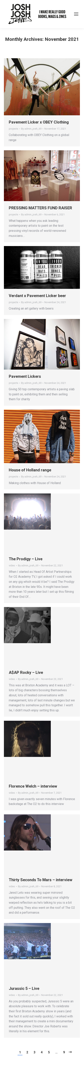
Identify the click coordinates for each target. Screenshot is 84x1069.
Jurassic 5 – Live (24, 988)
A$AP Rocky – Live (26, 672)
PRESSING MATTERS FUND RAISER (40, 208)
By (31, 128)
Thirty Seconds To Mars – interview (40, 879)
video (12, 565)
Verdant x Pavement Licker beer (37, 295)
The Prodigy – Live (25, 559)
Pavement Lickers (25, 376)
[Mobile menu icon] (76, 14)
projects (13, 128)
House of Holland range (30, 470)
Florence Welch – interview (33, 786)
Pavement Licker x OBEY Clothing (39, 122)
